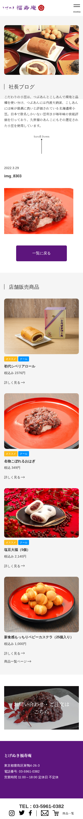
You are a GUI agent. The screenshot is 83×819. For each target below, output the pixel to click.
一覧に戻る (41, 253)
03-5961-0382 (29, 771)
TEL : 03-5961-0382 (41, 806)
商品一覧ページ (15, 661)
